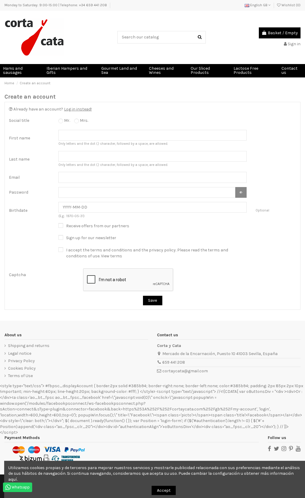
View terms (111, 256)
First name (19, 138)
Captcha (17, 274)
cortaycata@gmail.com (185, 371)
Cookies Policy (22, 368)
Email (14, 177)
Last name (19, 159)
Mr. (66, 120)
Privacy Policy (21, 360)
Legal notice (19, 353)
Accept (164, 490)
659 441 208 (173, 362)
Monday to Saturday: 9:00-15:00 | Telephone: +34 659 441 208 (55, 5)
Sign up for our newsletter (91, 237)
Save (152, 300)
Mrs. (83, 120)
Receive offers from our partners (97, 225)
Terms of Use (20, 375)
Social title (19, 120)
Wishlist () (291, 5)
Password (18, 192)
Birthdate (18, 210)
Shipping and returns (28, 345)
